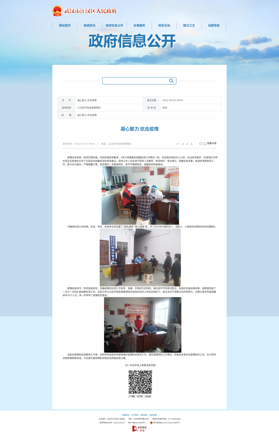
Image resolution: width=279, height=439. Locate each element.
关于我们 (135, 415)
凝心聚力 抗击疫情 (139, 129)
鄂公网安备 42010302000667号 (166, 423)
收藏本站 (125, 415)
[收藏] (201, 144)
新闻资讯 (89, 25)
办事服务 (139, 25)
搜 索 (171, 81)
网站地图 (153, 415)
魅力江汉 (189, 25)
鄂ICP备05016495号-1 (137, 423)
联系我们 (144, 415)
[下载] (132, 396)
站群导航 (214, 25)
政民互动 (164, 25)
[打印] (205, 144)
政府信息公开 (114, 25)
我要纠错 (211, 143)
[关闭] (148, 396)
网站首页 (65, 25)
